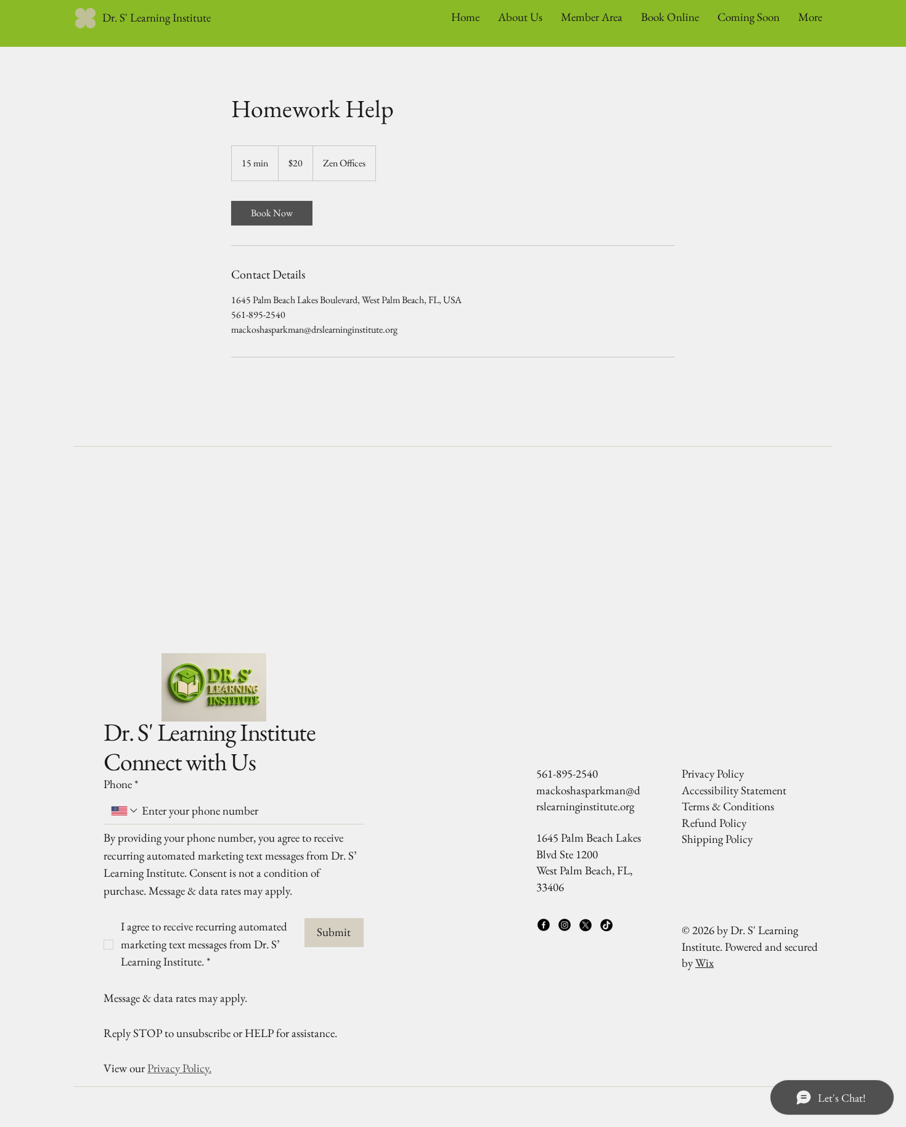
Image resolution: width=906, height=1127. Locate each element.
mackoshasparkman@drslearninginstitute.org (588, 799)
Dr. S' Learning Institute (210, 732)
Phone (121, 784)
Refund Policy (714, 823)
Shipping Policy (717, 839)
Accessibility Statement (734, 790)
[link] (271, 213)
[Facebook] (543, 924)
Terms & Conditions (728, 806)
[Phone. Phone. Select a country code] (125, 810)
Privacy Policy (713, 773)
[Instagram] (564, 924)
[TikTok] (606, 924)
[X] (585, 924)
